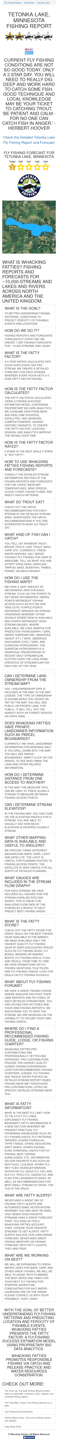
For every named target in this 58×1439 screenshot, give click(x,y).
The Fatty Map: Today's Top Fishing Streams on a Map (28, 1404)
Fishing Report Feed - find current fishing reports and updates (28, 1419)
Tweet (29, 53)
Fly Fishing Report (13, 2)
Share (30, 49)
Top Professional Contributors (19, 1411)
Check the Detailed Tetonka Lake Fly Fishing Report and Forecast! (29, 140)
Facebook (30, 1437)
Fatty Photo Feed (13, 1426)
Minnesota (29, 2)
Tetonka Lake (43, 2)
